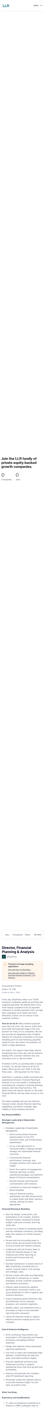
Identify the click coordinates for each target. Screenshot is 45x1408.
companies (17, 934)
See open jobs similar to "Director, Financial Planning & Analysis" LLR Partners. (21, 975)
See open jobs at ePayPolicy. (19, 970)
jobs (7, 934)
